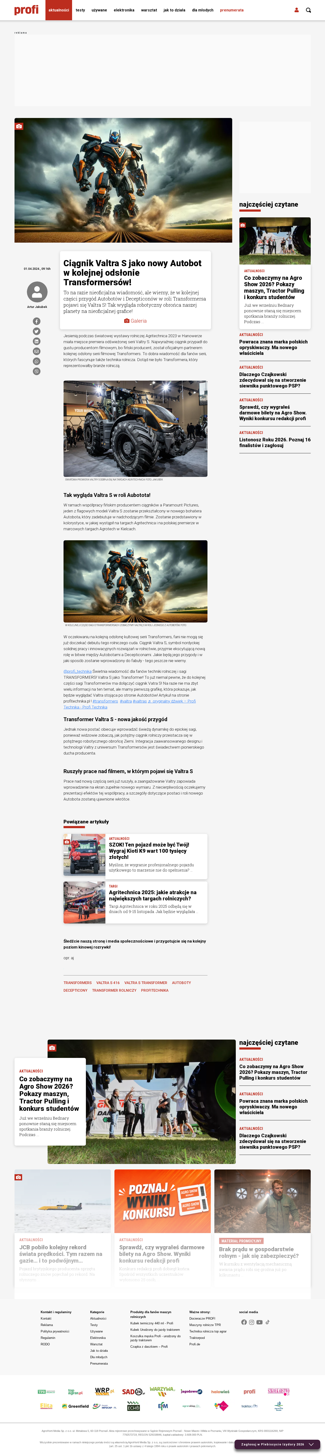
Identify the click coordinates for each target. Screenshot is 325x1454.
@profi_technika (78, 671)
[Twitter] (36, 331)
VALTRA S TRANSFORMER (145, 983)
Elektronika (124, 10)
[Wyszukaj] (308, 10)
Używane (99, 10)
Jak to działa (174, 10)
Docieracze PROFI (202, 1318)
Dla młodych (202, 10)
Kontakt (46, 1318)
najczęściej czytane (268, 204)
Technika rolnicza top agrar (208, 1331)
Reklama (47, 1325)
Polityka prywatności (55, 1331)
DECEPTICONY (75, 990)
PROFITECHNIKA (154, 990)
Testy (80, 10)
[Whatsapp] (36, 361)
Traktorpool (197, 1338)
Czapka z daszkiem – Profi (149, 1346)
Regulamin (48, 1338)
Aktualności (59, 10)
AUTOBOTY (181, 983)
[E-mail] (36, 351)
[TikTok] (268, 1322)
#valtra (126, 701)
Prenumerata (232, 10)
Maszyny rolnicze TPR (205, 1325)
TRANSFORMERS (78, 983)
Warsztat (149, 10)
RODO (45, 1344)
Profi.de (194, 1344)
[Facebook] (36, 321)
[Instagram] (251, 1322)
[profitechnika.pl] (26, 10)
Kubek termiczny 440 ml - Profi (151, 1323)
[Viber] (36, 371)
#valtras (140, 701)
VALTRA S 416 (108, 983)
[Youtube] (259, 1322)
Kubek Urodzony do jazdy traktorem (155, 1330)
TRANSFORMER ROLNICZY (114, 990)
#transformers (105, 701)
